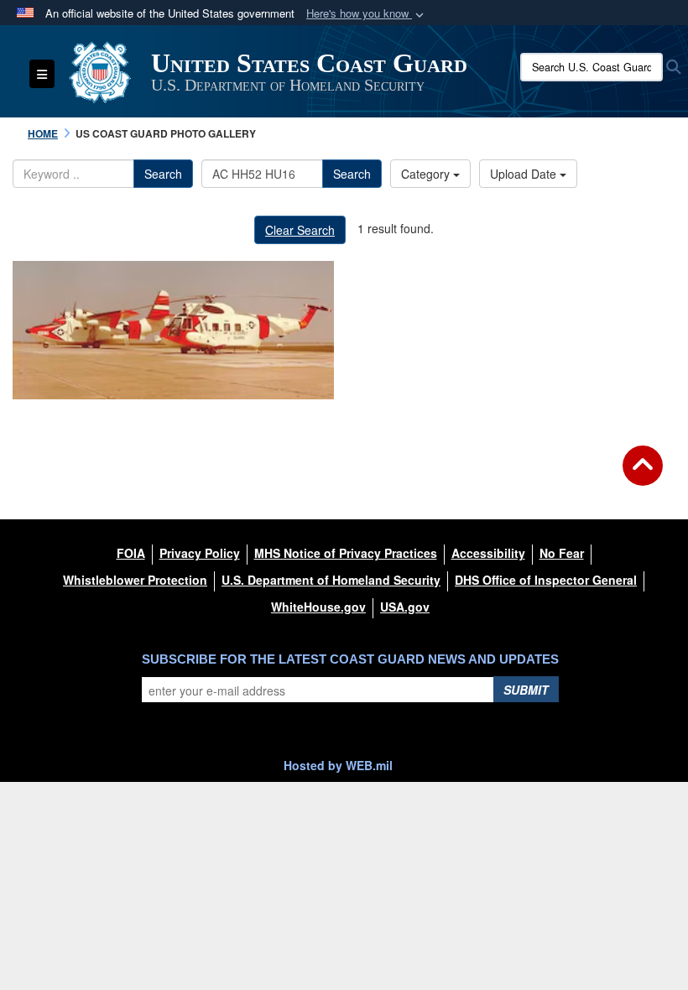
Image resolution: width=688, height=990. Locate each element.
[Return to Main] (643, 475)
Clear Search (300, 229)
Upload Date (525, 173)
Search (163, 173)
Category (427, 173)
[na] (173, 330)
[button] (366, 14)
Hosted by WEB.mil (338, 765)
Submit (526, 689)
